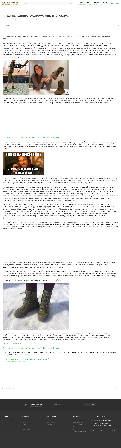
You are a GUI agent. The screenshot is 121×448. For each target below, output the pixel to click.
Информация (51, 416)
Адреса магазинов (51, 420)
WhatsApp (114, 430)
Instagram (101, 430)
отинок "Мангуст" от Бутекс (46, 137)
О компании (25, 420)
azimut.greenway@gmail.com (103, 420)
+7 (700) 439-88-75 (84, 3)
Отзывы (24, 424)
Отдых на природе (78, 422)
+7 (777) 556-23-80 (100, 3)
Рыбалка (75, 426)
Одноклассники (110, 430)
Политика (49, 424)
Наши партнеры (8, 420)
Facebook (97, 430)
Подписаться (90, 404)
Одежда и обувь (77, 424)
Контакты (24, 426)
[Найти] (71, 3)
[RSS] (114, 25)
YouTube (106, 430)
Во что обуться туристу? (16, 362)
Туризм (75, 420)
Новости (24, 422)
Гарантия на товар (51, 422)
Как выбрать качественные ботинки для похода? (27, 359)
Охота (74, 429)
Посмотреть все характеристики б (18, 137)
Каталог (5, 416)
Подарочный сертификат (80, 431)
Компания (26, 416)
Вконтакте (93, 430)
